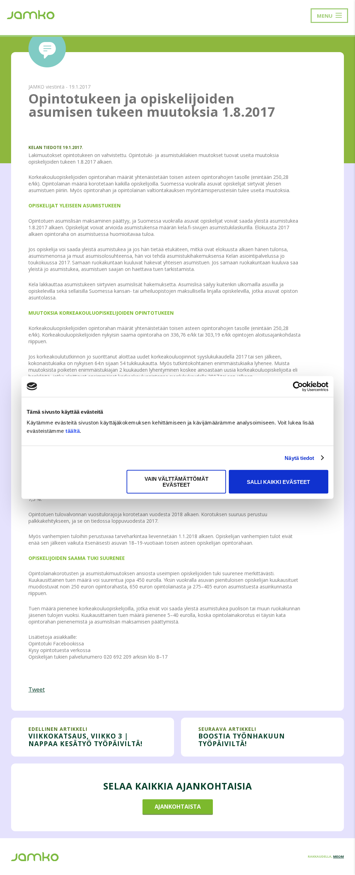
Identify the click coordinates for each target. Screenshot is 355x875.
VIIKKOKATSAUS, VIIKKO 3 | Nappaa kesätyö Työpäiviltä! (85, 740)
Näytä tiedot (299, 458)
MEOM (338, 856)
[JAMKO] (30, 14)
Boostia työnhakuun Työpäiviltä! (241, 740)
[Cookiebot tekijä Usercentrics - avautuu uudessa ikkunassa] (298, 386)
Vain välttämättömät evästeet (176, 482)
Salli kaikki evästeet (278, 482)
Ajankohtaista (178, 806)
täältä (73, 431)
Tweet (36, 689)
